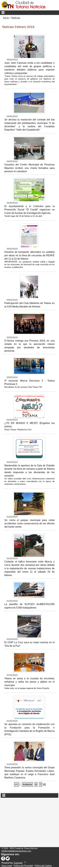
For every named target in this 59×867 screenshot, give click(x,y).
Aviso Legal (7, 865)
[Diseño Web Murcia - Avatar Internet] (25, 863)
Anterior (27, 784)
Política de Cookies (43, 865)
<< (16, 784)
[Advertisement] (29, 821)
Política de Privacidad (23, 865)
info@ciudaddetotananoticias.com (16, 851)
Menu (29, 12)
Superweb (18, 863)
